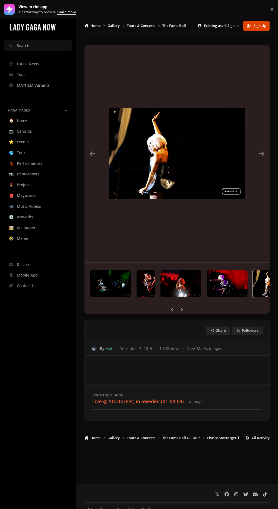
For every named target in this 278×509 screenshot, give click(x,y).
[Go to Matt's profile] (94, 349)
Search (23, 45)
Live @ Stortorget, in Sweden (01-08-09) (138, 401)
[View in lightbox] (177, 153)
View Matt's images (204, 348)
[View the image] (110, 283)
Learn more (10, 9)
